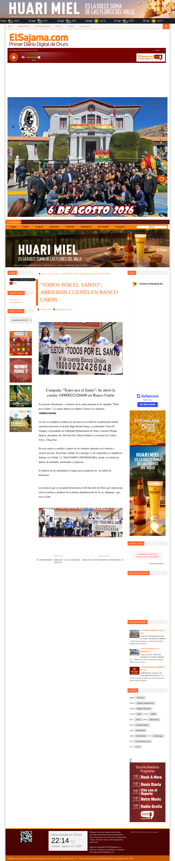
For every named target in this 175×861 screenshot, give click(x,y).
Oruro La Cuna (53, 274)
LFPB (153, 714)
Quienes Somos (23, 26)
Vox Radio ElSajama (42, 26)
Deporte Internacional (145, 703)
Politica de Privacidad (150, 832)
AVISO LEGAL (136, 832)
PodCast (59, 26)
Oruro (138, 720)
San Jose (140, 698)
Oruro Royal (140, 736)
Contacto (70, 26)
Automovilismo (142, 725)
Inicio (10, 26)
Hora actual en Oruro (66, 834)
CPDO (137, 747)
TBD (76, 858)
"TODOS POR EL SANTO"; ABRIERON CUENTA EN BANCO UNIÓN (85, 274)
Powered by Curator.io (156, 564)
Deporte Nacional (143, 709)
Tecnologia (158, 736)
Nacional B (140, 730)
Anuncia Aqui (84, 26)
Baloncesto (154, 720)
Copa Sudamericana (142, 741)
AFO (139, 714)
